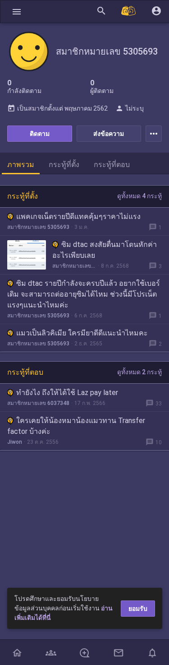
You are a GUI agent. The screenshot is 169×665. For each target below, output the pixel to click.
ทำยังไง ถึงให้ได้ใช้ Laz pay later (67, 392)
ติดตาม (40, 133)
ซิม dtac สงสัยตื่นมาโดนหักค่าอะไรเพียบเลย (104, 250)
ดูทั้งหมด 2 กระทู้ (139, 372)
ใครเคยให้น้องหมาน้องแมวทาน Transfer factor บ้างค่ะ (76, 426)
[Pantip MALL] (129, 11)
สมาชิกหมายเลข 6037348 (38, 403)
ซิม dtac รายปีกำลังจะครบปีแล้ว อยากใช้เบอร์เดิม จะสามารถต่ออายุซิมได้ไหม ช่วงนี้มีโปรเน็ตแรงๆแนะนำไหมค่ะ (83, 294)
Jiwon (14, 442)
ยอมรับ (137, 608)
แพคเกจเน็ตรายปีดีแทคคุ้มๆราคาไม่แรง (78, 216)
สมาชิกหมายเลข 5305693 (38, 227)
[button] (16, 11)
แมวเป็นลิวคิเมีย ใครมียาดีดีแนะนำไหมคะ (82, 333)
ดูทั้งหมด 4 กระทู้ (139, 196)
